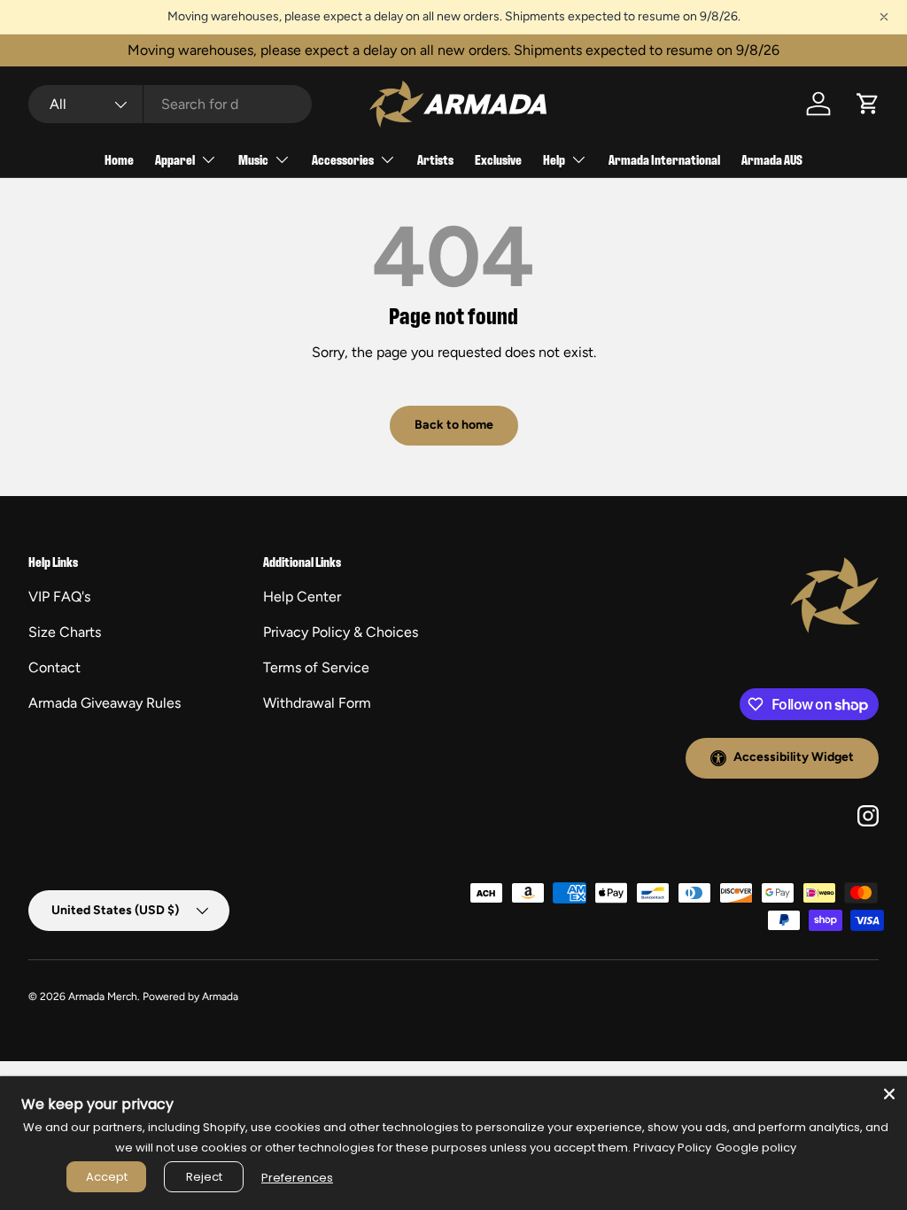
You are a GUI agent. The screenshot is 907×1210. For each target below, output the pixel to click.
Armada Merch (102, 996)
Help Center (302, 596)
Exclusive (498, 159)
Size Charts (64, 632)
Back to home (454, 424)
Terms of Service (316, 667)
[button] (868, 103)
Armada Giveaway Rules (104, 702)
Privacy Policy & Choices (340, 632)
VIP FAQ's (59, 596)
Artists (435, 159)
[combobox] (170, 104)
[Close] (889, 1094)
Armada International (664, 159)
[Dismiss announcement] (884, 16)
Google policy (756, 1147)
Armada (220, 996)
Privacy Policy (672, 1147)
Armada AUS (771, 159)
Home (119, 159)
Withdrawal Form (317, 702)
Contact (54, 667)
